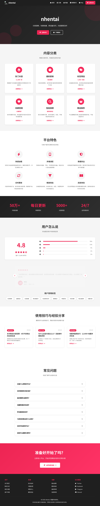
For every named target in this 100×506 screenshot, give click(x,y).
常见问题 (7, 489)
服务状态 (30, 492)
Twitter (79, 483)
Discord (79, 492)
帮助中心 (30, 489)
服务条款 (54, 486)
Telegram (80, 489)
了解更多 (57, 32)
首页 (53, 3)
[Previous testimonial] (15, 276)
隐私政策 (54, 483)
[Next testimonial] (85, 276)
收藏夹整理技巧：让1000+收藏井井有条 (81, 335)
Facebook (80, 486)
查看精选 (18, 89)
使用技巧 (74, 3)
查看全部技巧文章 (51, 353)
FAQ (82, 3)
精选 (66, 3)
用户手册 (7, 492)
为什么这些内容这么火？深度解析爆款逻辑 (50, 335)
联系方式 (7, 486)
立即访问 (91, 3)
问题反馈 (30, 486)
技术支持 (30, 483)
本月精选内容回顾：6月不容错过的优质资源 (18, 335)
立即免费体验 (50, 465)
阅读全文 (9, 343)
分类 (60, 3)
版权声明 (54, 489)
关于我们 (7, 483)
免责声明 (54, 492)
